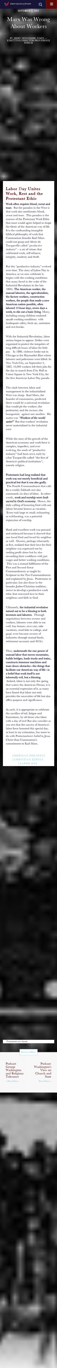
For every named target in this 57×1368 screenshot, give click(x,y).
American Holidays (28, 756)
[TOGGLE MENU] (51, 4)
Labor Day (28, 763)
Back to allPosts (28, 1052)
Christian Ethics (29, 760)
